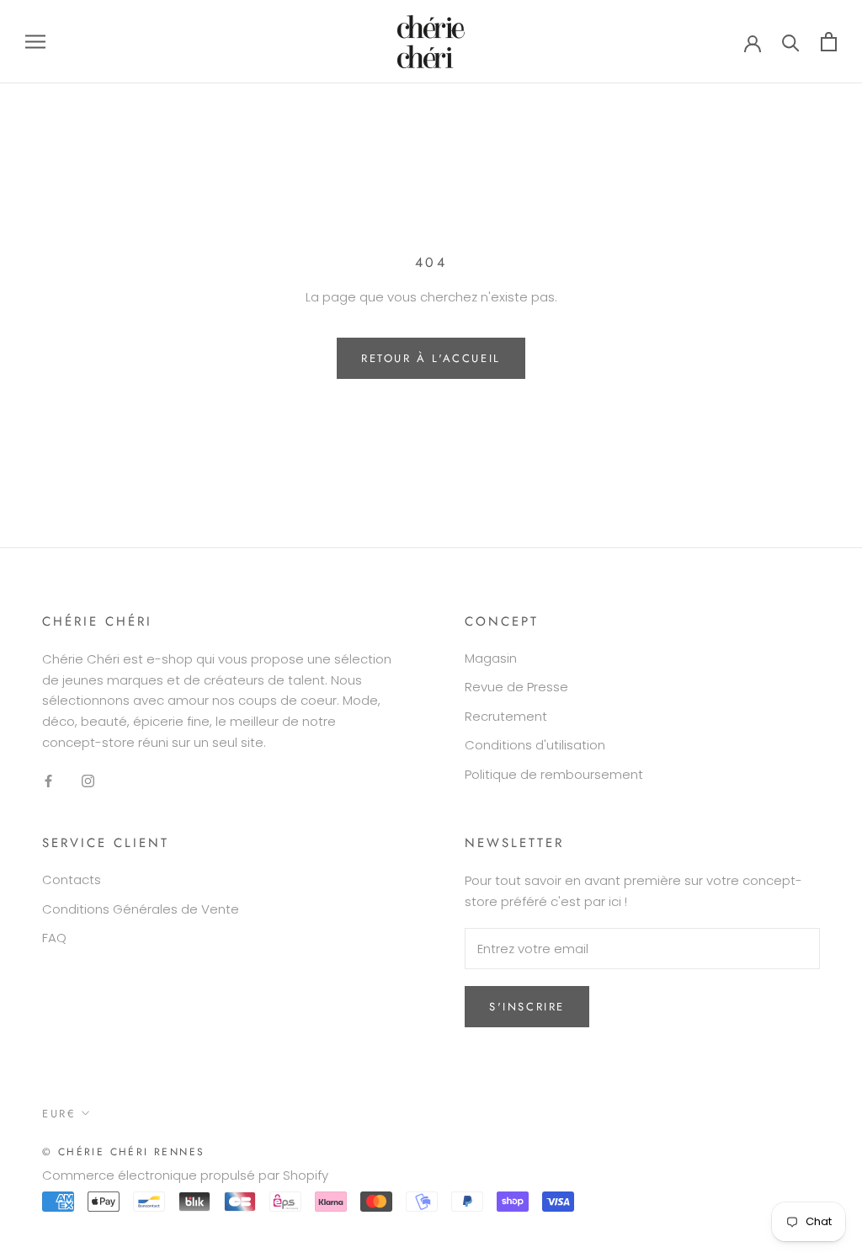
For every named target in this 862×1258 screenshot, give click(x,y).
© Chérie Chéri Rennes (123, 1151)
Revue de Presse (516, 687)
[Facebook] (48, 781)
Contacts (71, 879)
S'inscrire (527, 1007)
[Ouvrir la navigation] (35, 42)
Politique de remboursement (554, 774)
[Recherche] (791, 42)
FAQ (54, 937)
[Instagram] (88, 781)
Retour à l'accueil (431, 358)
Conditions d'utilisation (535, 745)
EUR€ (59, 1114)
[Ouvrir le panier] (829, 41)
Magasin (491, 658)
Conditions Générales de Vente (140, 909)
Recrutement (506, 716)
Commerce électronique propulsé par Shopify (185, 1175)
